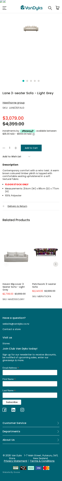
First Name (9, 379)
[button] (23, 81)
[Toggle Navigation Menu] (4, 8)
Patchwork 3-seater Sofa (44, 285)
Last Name (9, 390)
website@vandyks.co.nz (16, 323)
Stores (6, 343)
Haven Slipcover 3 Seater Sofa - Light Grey (14, 287)
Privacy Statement (15, 461)
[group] (31, 26)
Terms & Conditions (42, 461)
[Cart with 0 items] (57, 8)
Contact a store (12, 329)
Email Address (11, 367)
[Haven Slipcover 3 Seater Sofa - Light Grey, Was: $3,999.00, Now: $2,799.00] (16, 252)
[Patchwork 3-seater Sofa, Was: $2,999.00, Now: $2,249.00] (45, 252)
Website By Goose (11, 472)
